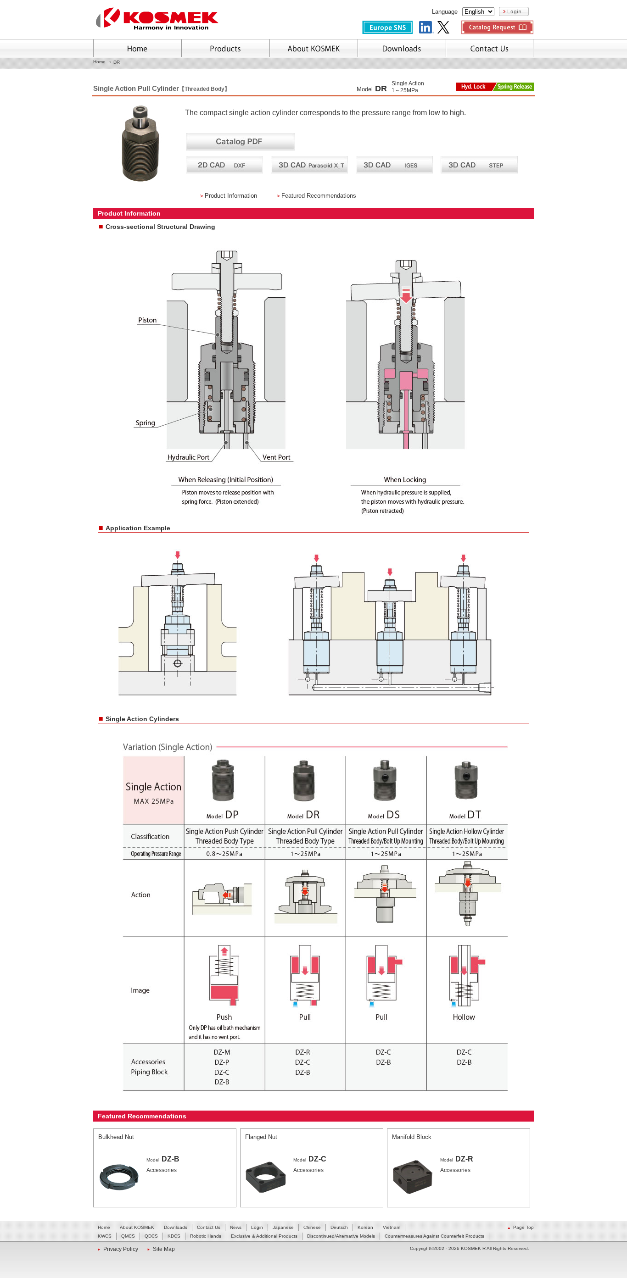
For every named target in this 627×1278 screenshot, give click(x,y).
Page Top (523, 1227)
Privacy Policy (120, 1249)
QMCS (128, 1236)
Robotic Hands (205, 1236)
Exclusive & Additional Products (264, 1236)
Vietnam (391, 1227)
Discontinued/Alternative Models (341, 1236)
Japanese (283, 1227)
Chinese (312, 1227)
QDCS (151, 1236)
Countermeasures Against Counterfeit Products (434, 1236)
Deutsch (339, 1227)
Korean (365, 1227)
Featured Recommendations (318, 195)
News (235, 1227)
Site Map (164, 1249)
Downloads (175, 1227)
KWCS (105, 1236)
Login (257, 1227)
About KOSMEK (137, 1227)
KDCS (174, 1236)
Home (99, 62)
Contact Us (208, 1227)
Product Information (231, 195)
